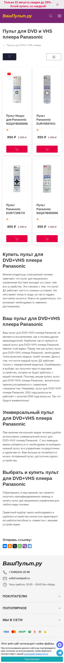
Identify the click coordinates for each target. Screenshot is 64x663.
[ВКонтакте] (5, 546)
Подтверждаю (32, 659)
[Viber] (25, 546)
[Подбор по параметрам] (9, 56)
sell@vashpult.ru (19, 578)
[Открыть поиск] (50, 16)
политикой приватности (36, 654)
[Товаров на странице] (53, 56)
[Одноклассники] (10, 546)
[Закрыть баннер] (57, 4)
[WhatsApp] (20, 546)
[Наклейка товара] (9, 73)
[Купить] (17, 149)
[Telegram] (30, 546)
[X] (15, 546)
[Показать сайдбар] (59, 16)
